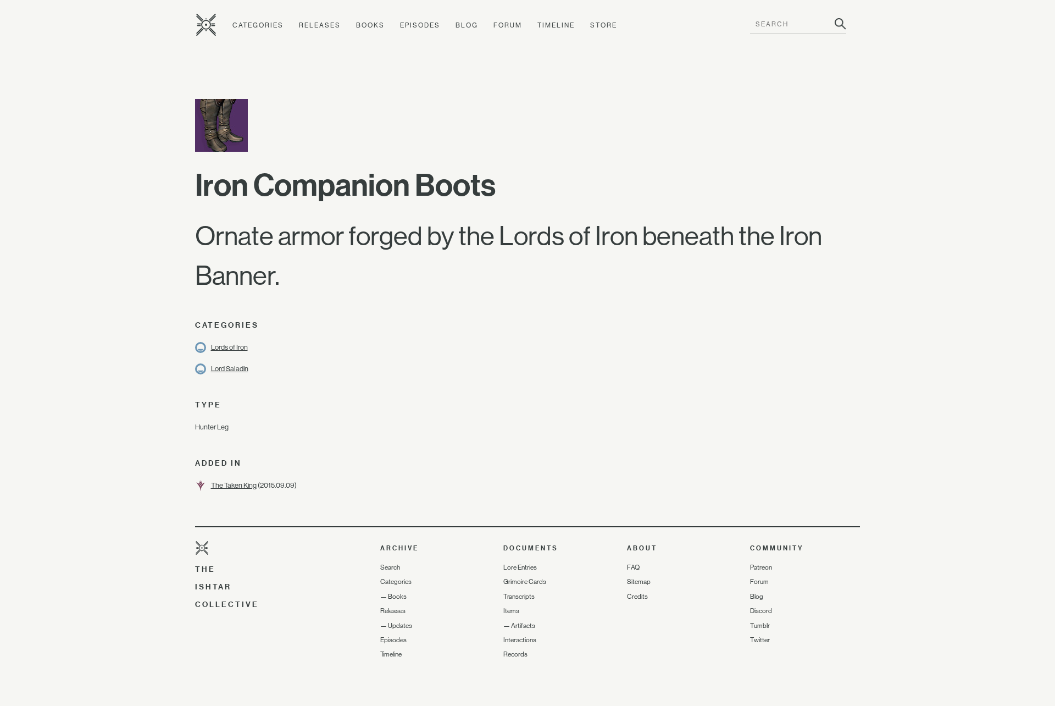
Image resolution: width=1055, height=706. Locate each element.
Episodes (420, 25)
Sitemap (639, 582)
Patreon (761, 567)
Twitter (760, 640)
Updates (400, 626)
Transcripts (519, 596)
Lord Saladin (229, 369)
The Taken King (234, 485)
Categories (258, 25)
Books (370, 25)
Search (390, 567)
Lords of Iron (229, 347)
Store (603, 25)
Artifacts (523, 626)
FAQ (633, 567)
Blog (467, 25)
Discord (761, 611)
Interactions (519, 640)
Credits (637, 596)
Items (511, 611)
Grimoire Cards (524, 582)
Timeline (556, 25)
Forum (507, 25)
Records (515, 654)
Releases (320, 25)
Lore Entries (520, 567)
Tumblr (760, 626)
